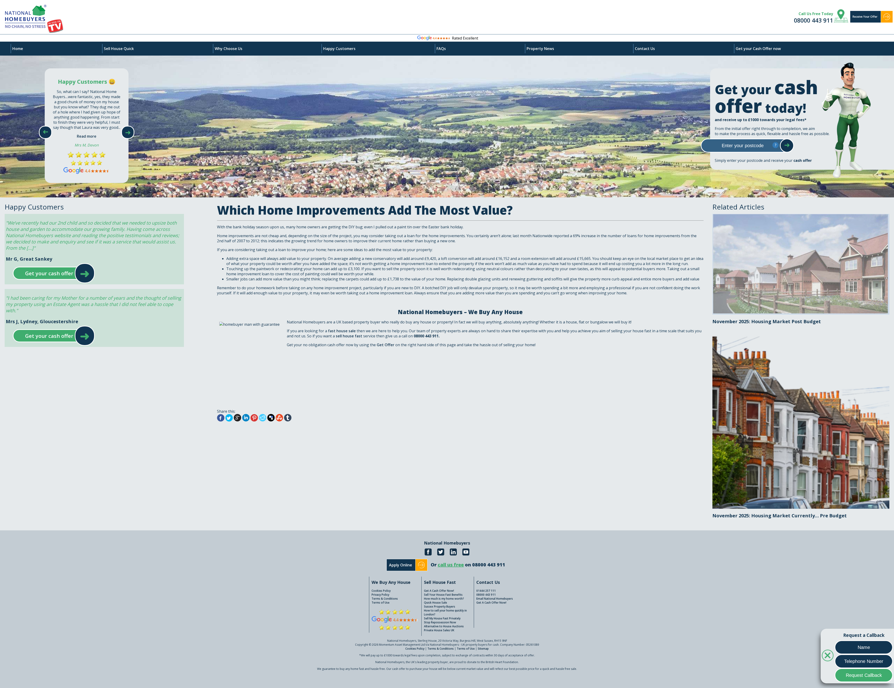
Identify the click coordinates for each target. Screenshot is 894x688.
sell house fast (349, 336)
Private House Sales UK (439, 630)
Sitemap (483, 649)
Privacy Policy (380, 595)
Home (17, 48)
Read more (86, 136)
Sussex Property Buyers (439, 606)
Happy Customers (339, 48)
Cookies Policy (381, 591)
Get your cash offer (49, 273)
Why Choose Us (228, 48)
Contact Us (645, 48)
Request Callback (864, 675)
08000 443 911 (813, 20)
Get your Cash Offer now (758, 48)
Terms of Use (380, 603)
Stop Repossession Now (440, 622)
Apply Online (400, 565)
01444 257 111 (486, 591)
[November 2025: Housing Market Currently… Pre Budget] (800, 338)
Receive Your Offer (865, 17)
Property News (540, 48)
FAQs (441, 48)
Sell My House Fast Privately (442, 618)
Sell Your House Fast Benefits (443, 595)
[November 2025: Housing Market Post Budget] (800, 216)
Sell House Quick (119, 48)
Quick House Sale (435, 603)
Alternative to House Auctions (444, 626)
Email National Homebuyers (494, 599)
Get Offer (386, 344)
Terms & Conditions (385, 599)
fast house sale (342, 330)
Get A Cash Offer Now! (439, 591)
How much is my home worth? (444, 599)
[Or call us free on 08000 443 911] (468, 570)
